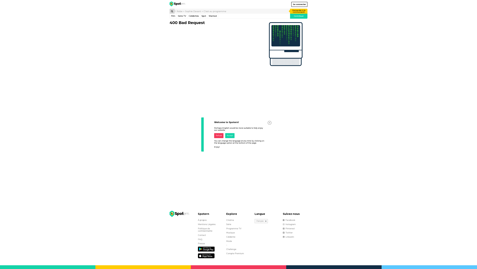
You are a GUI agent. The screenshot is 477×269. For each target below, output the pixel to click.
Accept (230, 135)
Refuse (219, 135)
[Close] (269, 123)
